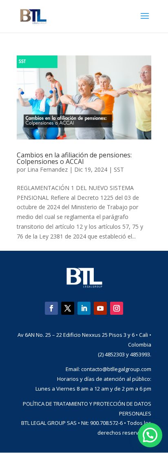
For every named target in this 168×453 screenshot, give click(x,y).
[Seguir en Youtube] (100, 308)
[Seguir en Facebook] (51, 308)
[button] (150, 435)
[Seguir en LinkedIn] (84, 308)
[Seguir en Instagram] (116, 308)
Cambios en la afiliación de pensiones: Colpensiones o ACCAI (74, 158)
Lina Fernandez (47, 169)
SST (119, 169)
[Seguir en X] (67, 308)
